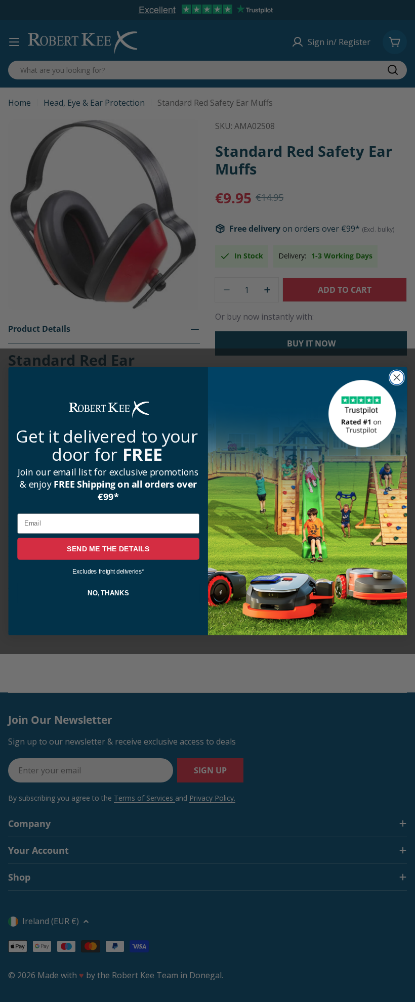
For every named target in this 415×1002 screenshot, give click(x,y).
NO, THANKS (108, 592)
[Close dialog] (396, 377)
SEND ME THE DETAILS (108, 548)
